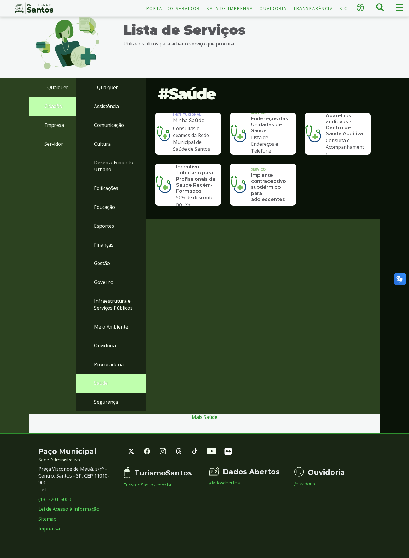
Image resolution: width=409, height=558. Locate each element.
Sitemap (47, 519)
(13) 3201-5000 (54, 499)
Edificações (106, 188)
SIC (344, 8)
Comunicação (109, 125)
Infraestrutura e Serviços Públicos (113, 304)
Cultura (102, 144)
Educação (104, 207)
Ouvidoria (273, 8)
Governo (103, 282)
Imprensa (49, 528)
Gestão (102, 263)
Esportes (104, 226)
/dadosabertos (224, 483)
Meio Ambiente (111, 326)
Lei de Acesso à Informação (68, 509)
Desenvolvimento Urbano (113, 166)
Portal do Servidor (173, 8)
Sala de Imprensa (230, 8)
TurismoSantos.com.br (148, 485)
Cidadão (53, 106)
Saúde (101, 383)
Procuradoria (109, 364)
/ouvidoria (304, 484)
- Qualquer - (57, 87)
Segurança (106, 402)
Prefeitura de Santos (34, 8)
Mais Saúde (204, 417)
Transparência (313, 8)
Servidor (53, 144)
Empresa (54, 125)
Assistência (106, 106)
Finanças (103, 244)
